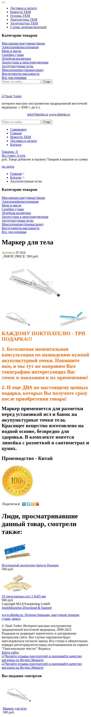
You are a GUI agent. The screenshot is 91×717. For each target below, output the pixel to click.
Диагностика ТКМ (23, 19)
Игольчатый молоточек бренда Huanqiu (30, 565)
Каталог (16, 144)
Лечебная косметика (16, 58)
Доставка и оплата (23, 8)
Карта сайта (10, 652)
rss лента (8, 166)
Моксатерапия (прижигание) (22, 70)
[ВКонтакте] (24, 504)
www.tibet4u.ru (59, 114)
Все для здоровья (14, 77)
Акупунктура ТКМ (24, 23)
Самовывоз (18, 129)
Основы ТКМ (20, 16)
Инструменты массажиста (20, 73)
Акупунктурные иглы (17, 66)
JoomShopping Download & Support (27, 607)
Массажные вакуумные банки (23, 43)
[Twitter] (28, 504)
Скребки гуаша (13, 55)
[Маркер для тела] (17, 319)
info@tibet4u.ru (37, 114)
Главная (16, 133)
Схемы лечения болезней (28, 27)
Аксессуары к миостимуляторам (25, 62)
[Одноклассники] (33, 504)
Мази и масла (11, 51)
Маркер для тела (14, 708)
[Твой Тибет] (12, 96)
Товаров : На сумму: (14, 153)
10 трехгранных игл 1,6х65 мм (24, 596)
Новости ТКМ (20, 12)
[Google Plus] (37, 504)
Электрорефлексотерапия (20, 47)
